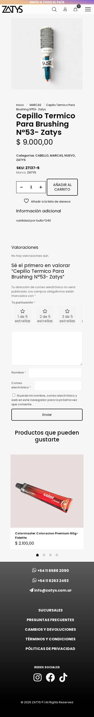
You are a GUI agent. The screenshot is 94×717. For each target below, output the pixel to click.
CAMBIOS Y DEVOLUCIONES (50, 629)
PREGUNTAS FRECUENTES (50, 619)
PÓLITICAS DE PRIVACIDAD (50, 648)
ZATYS (21, 160)
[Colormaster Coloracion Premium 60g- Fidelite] (47, 491)
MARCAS (35, 105)
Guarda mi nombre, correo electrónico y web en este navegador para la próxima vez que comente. (44, 399)
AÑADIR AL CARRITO (62, 187)
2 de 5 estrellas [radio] (45, 319)
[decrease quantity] (21, 187)
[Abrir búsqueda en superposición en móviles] (54, 9)
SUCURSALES (50, 610)
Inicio (20, 105)
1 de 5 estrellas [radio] (22, 319)
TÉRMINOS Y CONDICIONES (50, 639)
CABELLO (42, 155)
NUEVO (69, 155)
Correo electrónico (21, 385)
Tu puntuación (23, 302)
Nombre (18, 372)
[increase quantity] (41, 187)
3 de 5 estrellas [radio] (67, 319)
